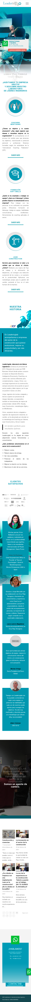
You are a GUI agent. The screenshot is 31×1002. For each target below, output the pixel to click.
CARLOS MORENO (14, 999)
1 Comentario (6, 845)
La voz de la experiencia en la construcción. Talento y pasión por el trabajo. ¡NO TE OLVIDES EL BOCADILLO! (22, 880)
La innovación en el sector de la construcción (22, 842)
